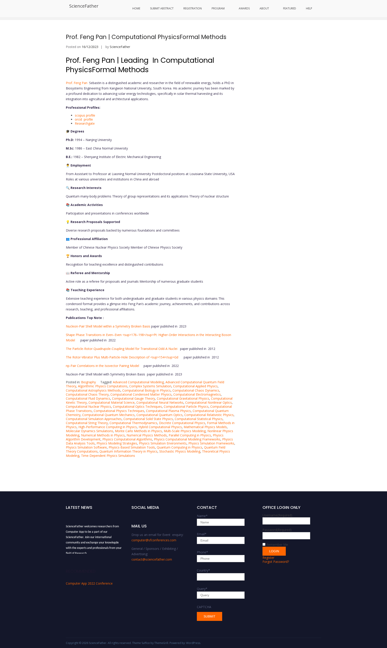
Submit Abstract (162, 8)
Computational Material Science (111, 402)
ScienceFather (84, 6)
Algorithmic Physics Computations (102, 386)
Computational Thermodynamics (133, 423)
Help (309, 8)
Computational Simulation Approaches (94, 419)
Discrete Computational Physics (182, 423)
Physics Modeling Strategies (117, 443)
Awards (244, 8)
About (264, 8)
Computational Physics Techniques (119, 411)
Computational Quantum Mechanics (108, 415)
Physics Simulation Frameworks (211, 443)
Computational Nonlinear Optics (208, 402)
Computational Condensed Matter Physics (141, 394)
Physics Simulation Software (86, 447)
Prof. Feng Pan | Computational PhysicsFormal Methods (146, 37)
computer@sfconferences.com (153, 540)
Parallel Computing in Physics (190, 435)
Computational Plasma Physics (168, 411)
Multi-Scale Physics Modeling (185, 431)
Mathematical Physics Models (205, 427)
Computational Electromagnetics (197, 394)
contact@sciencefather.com (151, 559)
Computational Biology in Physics (146, 390)
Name (202, 516)
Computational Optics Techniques (137, 406)
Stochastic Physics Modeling (179, 451)
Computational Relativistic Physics (209, 415)
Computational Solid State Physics (148, 419)
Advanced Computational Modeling (138, 382)
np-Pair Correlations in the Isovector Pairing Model (105, 366)
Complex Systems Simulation (150, 386)
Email (201, 534)
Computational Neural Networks (159, 402)
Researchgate (85, 123)
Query (202, 589)
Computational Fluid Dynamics (88, 398)
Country (203, 570)
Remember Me (277, 544)
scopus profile (85, 115)
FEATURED (289, 8)
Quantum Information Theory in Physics (128, 451)
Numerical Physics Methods (147, 435)
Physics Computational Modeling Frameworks (187, 439)
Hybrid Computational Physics (160, 427)
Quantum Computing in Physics (179, 447)
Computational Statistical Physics (199, 419)
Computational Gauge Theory (133, 398)
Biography (88, 382)
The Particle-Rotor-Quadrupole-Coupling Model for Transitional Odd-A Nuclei (123, 349)
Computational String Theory (87, 423)
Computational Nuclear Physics (88, 406)
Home (136, 8)
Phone (202, 552)
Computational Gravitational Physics (183, 398)
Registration (192, 8)
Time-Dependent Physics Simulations (108, 455)
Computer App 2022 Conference (89, 583)
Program (218, 8)
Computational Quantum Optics (159, 415)
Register (268, 557)
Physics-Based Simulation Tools (132, 447)
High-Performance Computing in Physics (107, 427)
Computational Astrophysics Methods (93, 390)
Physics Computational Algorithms (127, 439)
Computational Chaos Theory (87, 394)
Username (277, 515)
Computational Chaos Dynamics (195, 390)
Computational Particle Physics (186, 406)
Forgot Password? (275, 561)
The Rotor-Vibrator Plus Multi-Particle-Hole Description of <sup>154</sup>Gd (125, 357)
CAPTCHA (204, 607)
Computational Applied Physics (195, 386)
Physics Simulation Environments (163, 443)
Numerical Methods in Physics (103, 435)
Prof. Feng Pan (77, 83)
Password (277, 530)
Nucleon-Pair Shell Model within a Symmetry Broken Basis (108, 326)
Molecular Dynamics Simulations (89, 431)
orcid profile (84, 119)
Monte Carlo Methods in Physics (138, 431)
